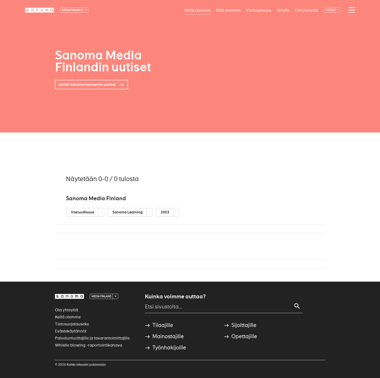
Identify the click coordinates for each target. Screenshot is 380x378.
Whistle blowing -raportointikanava (88, 345)
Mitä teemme (228, 10)
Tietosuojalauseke (72, 324)
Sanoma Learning (127, 212)
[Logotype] (69, 296)
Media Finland (72, 10)
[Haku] (297, 306)
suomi (329, 9)
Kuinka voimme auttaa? (175, 296)
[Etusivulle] (39, 10)
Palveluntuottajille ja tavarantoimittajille (92, 338)
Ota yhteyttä (306, 10)
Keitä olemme (197, 10)
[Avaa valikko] (350, 10)
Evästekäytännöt (70, 331)
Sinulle (283, 10)
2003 (165, 212)
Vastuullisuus (258, 10)
